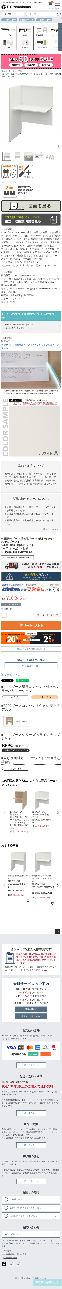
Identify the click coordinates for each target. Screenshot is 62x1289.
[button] (4, 885)
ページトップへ (57, 931)
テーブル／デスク (16, 71)
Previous (4, 813)
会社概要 (7, 1251)
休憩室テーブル (26, 20)
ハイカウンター (44, 20)
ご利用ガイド (25, 970)
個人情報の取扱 (10, 1258)
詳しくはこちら (51, 528)
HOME (4, 71)
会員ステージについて (31, 1016)
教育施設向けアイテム (26, 344)
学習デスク (6, 344)
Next (57, 812)
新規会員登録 (31, 1009)
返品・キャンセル (16, 1138)
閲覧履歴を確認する (47, 1282)
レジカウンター (9, 20)
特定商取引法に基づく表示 (14, 1254)
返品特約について (10, 674)
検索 (56, 14)
